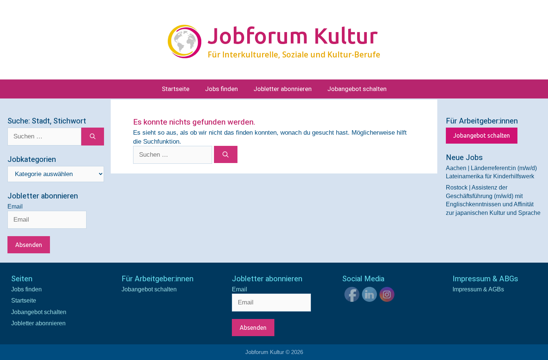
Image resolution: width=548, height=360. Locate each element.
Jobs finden (221, 89)
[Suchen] (225, 154)
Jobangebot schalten (357, 89)
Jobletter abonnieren (282, 89)
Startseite (175, 89)
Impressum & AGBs (478, 289)
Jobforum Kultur (293, 35)
